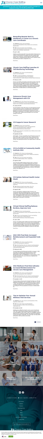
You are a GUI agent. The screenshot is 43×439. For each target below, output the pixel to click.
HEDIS (19, 301)
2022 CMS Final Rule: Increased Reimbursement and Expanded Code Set (26, 237)
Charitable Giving (27, 130)
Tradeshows (29, 158)
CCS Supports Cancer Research (24, 122)
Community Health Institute (18, 158)
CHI (22, 157)
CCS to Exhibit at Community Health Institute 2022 (26, 149)
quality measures (25, 77)
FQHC (28, 154)
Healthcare (29, 127)
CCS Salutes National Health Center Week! (26, 178)
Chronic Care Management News (30, 102)
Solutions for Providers (12, 397)
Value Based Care (16, 305)
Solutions (21, 403)
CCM (18, 47)
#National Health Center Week (23, 186)
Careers (21, 414)
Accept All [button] (10, 436)
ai (17, 75)
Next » (39, 322)
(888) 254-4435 (33, 397)
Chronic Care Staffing (28, 48)
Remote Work (16, 45)
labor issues (20, 216)
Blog (21, 410)
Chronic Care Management (18, 44)
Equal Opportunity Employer (21, 417)
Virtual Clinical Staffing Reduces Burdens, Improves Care (25, 207)
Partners (21, 405)
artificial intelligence (22, 75)
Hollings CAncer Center (36, 130)
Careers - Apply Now (23, 397)
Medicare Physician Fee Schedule (31, 246)
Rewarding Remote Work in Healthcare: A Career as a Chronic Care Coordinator (25, 38)
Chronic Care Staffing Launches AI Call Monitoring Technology (26, 68)
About (21, 412)
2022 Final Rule (20, 245)
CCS (20, 47)
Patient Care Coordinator (32, 44)
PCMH (22, 301)
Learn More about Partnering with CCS (21, 424)
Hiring (25, 44)
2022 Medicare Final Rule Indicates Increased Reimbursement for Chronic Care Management (26, 267)
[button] (21, 7)
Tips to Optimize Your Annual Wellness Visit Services (24, 296)
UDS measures (31, 304)
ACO (20, 101)
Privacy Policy (21, 419)
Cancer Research (20, 130)
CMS (23, 246)
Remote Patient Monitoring (34, 77)
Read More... (15, 60)
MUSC (15, 131)
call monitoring (30, 75)
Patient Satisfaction (17, 77)
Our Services (21, 401)
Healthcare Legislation (33, 154)
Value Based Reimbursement (19, 247)
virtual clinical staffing (29, 217)
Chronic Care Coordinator (24, 43)
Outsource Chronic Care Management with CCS (22, 97)
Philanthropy (19, 131)
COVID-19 (15, 216)
